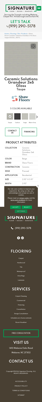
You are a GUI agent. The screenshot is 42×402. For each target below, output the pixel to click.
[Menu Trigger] (39, 8)
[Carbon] (17, 116)
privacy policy (24, 198)
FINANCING (29, 132)
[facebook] (18, 238)
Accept (15, 207)
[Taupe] (10, 116)
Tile (18, 33)
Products (24, 33)
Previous (5, 116)
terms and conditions (18, 200)
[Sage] (25, 116)
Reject (27, 207)
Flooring (13, 33)
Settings (21, 211)
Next (37, 116)
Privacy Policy (21, 386)
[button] (21, 333)
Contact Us (12, 132)
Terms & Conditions (21, 390)
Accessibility (21, 381)
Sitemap (21, 395)
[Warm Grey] (32, 116)
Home (6, 33)
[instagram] (22, 238)
